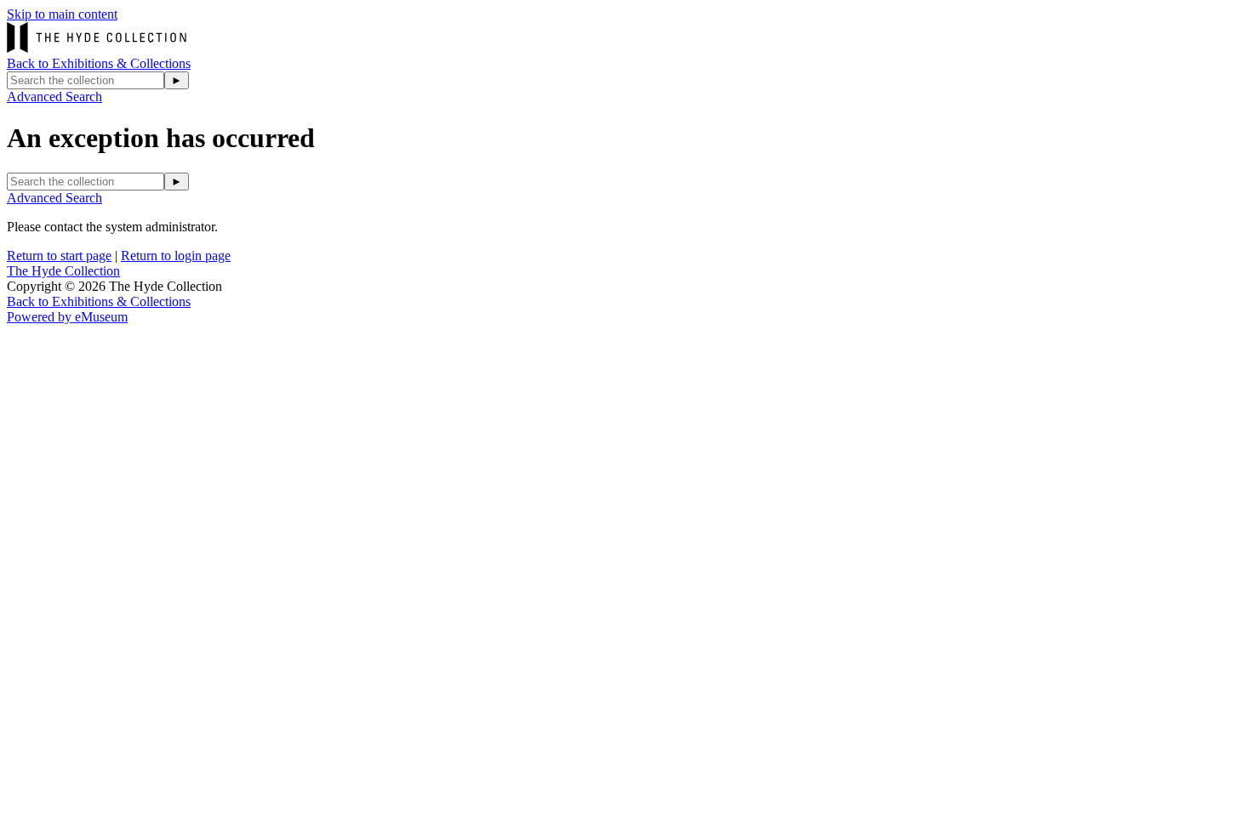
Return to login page (176, 255)
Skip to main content (62, 14)
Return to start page (59, 255)
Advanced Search (54, 96)
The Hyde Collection (63, 271)
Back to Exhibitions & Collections (99, 63)
